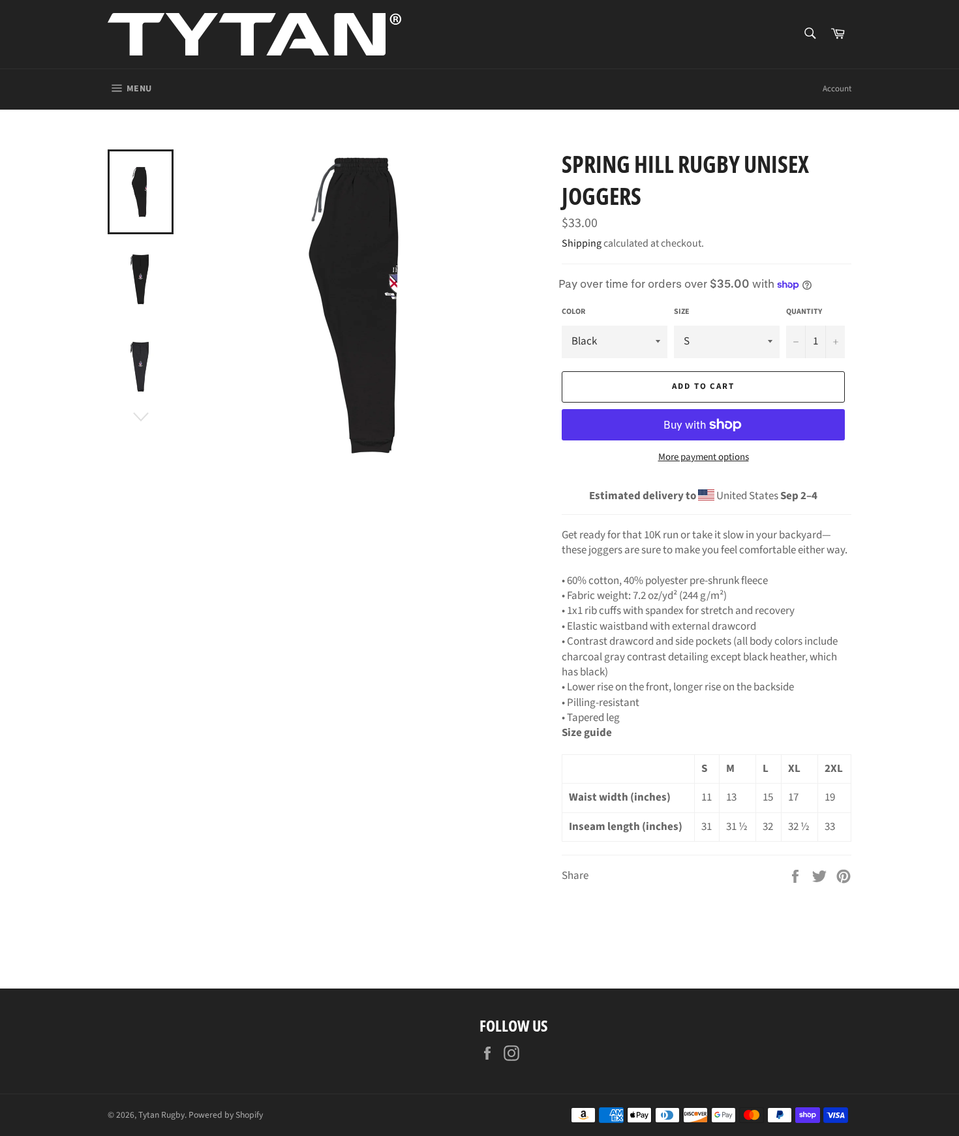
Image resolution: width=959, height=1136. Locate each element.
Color (573, 312)
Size (682, 312)
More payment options (703, 457)
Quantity (804, 312)
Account (837, 89)
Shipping (581, 243)
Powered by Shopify (226, 1115)
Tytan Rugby (161, 1115)
